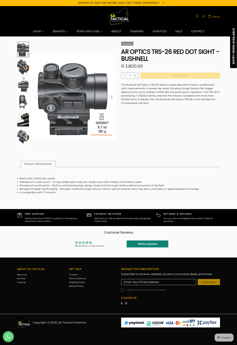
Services (21, 278)
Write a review (147, 244)
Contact (73, 274)
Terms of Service (77, 278)
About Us (22, 274)
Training (21, 282)
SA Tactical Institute (118, 16)
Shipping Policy (77, 282)
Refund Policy (76, 286)
